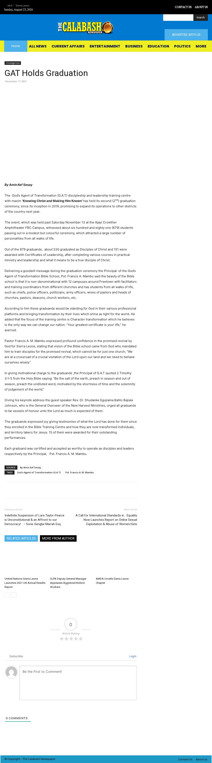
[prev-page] (7, 595)
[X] (171, 7)
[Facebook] (152, 7)
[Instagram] (162, 7)
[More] (110, 91)
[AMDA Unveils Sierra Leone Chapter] (116, 561)
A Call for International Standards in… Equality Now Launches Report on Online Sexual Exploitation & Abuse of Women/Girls (106, 520)
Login (132, 656)
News (44, 759)
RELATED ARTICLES (21, 538)
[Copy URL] (101, 91)
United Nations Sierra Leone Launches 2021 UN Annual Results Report (25, 583)
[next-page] (13, 595)
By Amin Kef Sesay (30, 467)
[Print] (82, 91)
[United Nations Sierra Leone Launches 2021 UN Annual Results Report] (25, 561)
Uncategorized (13, 63)
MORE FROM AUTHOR (58, 538)
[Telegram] (91, 91)
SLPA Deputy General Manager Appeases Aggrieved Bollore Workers (68, 583)
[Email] (72, 91)
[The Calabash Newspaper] (106, 27)
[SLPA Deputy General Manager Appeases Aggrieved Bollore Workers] (70, 561)
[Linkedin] (63, 91)
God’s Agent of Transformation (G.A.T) (39, 472)
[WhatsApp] (53, 91)
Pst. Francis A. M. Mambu (79, 472)
